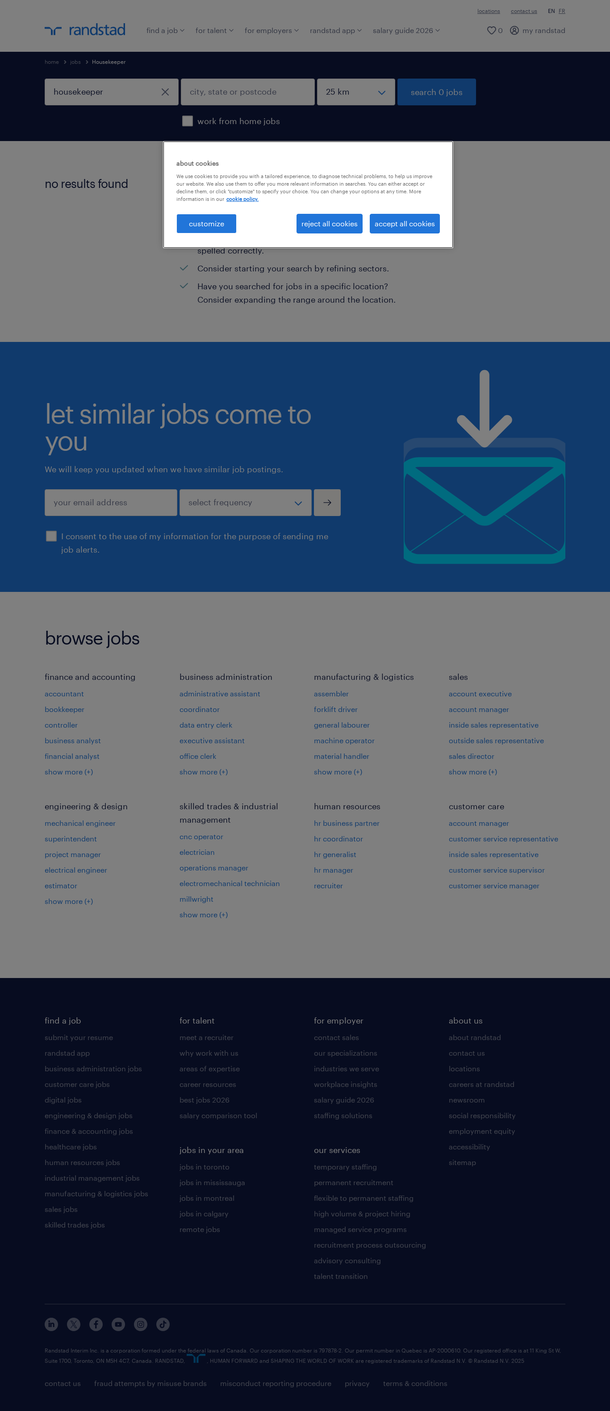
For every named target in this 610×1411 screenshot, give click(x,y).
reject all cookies (329, 223)
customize (206, 223)
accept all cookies (405, 223)
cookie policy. (242, 199)
